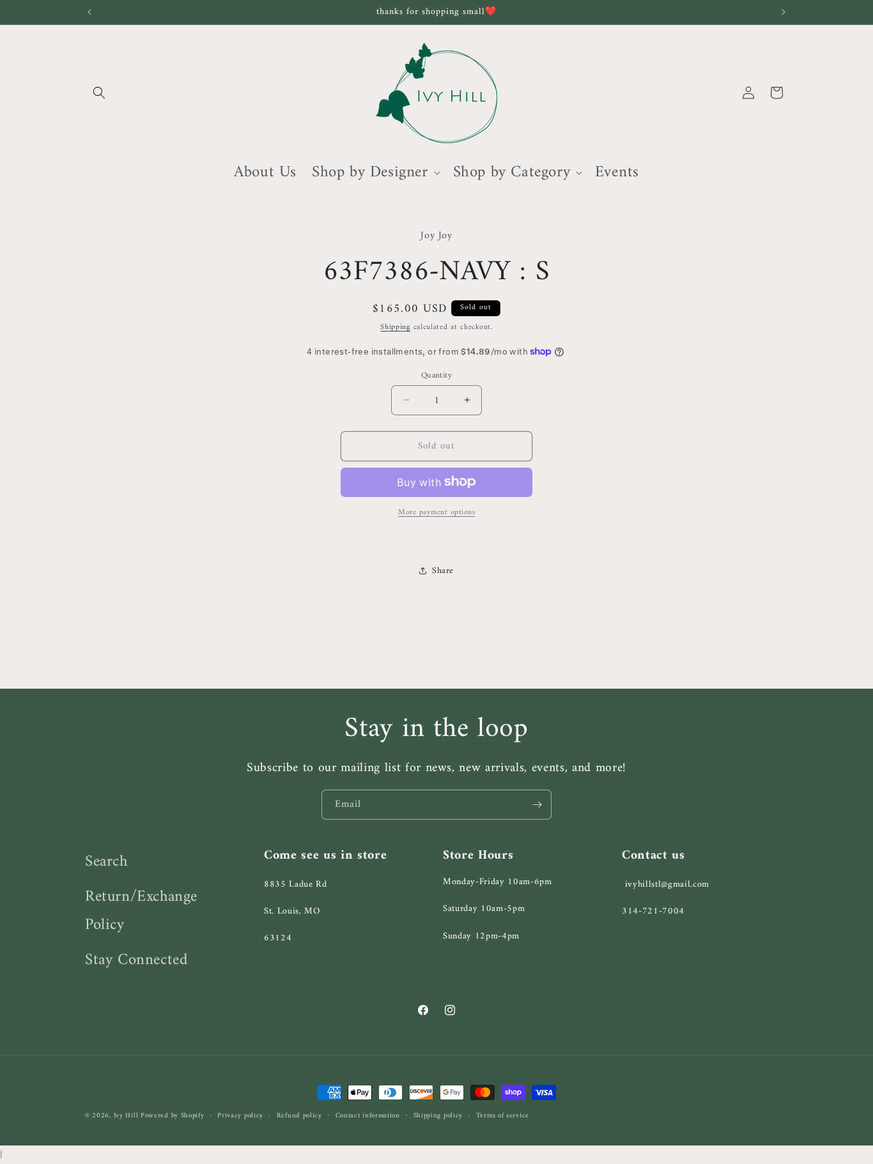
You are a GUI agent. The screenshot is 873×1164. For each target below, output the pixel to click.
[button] (99, 93)
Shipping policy (438, 1116)
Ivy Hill (127, 1116)
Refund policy (299, 1116)
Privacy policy (240, 1116)
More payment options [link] (436, 512)
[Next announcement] (783, 12)
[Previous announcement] (89, 12)
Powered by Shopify (173, 1116)
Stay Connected (136, 960)
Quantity (436, 375)
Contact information (368, 1116)
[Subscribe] (537, 805)
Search (106, 862)
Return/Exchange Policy (141, 910)
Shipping (395, 326)
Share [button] (443, 571)
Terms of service (502, 1116)
